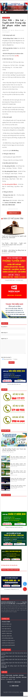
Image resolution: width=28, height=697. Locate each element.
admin (13, 30)
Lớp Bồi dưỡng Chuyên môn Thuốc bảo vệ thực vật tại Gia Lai (18, 457)
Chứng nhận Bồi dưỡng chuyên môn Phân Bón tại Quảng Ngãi (18, 479)
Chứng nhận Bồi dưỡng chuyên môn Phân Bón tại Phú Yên (18, 486)
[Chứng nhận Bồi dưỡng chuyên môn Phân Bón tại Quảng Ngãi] (5, 477)
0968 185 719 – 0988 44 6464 (13, 682)
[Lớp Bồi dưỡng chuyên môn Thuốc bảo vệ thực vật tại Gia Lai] (5, 463)
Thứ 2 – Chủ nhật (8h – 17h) (8, 679)
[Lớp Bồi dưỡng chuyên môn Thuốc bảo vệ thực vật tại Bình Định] (5, 470)
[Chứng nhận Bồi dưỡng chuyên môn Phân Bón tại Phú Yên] (5, 485)
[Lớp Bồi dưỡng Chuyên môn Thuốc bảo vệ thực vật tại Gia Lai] (5, 456)
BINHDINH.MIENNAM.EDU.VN (8, 602)
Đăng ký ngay (13, 213)
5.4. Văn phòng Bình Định (9, 184)
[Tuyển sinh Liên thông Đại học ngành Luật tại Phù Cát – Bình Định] (13, 221)
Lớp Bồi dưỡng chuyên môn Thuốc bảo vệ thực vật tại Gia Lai (18, 464)
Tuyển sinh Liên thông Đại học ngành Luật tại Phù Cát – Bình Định (14, 236)
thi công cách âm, (5, 565)
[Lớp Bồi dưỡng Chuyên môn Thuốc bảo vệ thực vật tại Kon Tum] (14, 433)
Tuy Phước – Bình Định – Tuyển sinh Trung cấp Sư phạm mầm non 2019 (14, 243)
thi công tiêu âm (13, 565)
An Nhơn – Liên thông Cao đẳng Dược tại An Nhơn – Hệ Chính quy (14, 251)
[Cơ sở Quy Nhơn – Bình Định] (2, 12)
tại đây (17, 55)
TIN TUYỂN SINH (6, 17)
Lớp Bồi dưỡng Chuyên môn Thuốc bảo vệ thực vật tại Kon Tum (14, 449)
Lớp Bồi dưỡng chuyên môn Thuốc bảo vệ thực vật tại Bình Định (18, 472)
